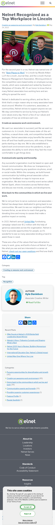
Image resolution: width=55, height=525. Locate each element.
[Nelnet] (8, 3)
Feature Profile (13, 396)
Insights (27, 483)
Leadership (27, 442)
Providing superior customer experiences (23, 392)
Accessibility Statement (27, 470)
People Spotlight (13, 400)
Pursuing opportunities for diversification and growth (27, 372)
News (27, 455)
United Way (29, 221)
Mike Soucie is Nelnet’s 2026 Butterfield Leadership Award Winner (23, 335)
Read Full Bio (34, 302)
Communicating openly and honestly (21, 388)
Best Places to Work (15, 72)
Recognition (7, 282)
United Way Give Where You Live (20, 356)
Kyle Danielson (40, 25)
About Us (27, 439)
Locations (27, 445)
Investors (27, 448)
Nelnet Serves (27, 451)
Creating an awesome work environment (17, 25)
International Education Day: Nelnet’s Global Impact (27, 352)
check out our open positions (22, 251)
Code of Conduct (27, 467)
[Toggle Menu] (42, 3)
